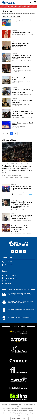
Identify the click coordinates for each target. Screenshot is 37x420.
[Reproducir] (12, 194)
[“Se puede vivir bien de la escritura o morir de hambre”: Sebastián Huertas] (6, 91)
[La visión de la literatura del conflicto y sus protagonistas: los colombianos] (6, 113)
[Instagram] (16, 251)
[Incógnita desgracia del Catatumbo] (6, 68)
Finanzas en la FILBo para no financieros (22, 101)
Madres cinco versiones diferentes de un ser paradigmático (20, 45)
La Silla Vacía (14, 192)
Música (13, 16)
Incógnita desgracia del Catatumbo (20, 67)
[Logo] (8, 3)
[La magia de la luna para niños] (6, 23)
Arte (4, 16)
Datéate (13, 209)
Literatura (14, 19)
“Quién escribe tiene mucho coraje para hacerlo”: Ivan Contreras (22, 57)
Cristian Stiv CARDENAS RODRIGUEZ (20, 49)
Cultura (14, 41)
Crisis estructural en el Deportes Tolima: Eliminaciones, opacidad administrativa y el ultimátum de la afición (17, 169)
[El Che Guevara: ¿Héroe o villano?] (6, 80)
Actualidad (13, 184)
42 (15, 133)
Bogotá (13, 199)
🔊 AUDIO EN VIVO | (26, 6)
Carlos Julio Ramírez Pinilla (18, 23)
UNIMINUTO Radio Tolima (13, 163)
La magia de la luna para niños (22, 21)
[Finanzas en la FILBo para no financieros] (6, 102)
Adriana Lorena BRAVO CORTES (19, 126)
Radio (18, 16)
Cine (8, 16)
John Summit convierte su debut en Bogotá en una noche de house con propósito (20, 228)
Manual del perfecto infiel (21, 32)
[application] (21, 194)
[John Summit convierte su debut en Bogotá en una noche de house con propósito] (6, 227)
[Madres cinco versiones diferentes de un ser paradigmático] (6, 45)
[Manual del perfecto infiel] (6, 34)
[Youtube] (24, 251)
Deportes (4, 163)
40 (7, 133)
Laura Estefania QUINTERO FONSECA (21, 70)
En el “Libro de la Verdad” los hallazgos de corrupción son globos (21, 188)
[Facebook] (12, 251)
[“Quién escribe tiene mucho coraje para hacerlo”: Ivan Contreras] (6, 57)
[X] (20, 251)
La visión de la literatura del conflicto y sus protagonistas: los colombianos (22, 113)
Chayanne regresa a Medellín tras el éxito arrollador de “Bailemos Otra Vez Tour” (21, 216)
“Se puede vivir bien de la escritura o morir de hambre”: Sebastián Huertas (22, 90)
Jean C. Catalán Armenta (18, 117)
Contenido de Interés (16, 220)
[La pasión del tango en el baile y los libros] (6, 125)
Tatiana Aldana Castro (17, 60)
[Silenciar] (27, 194)
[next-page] (19, 133)
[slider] (30, 194)
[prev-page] (3, 133)
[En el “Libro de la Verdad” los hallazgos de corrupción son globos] (6, 188)
